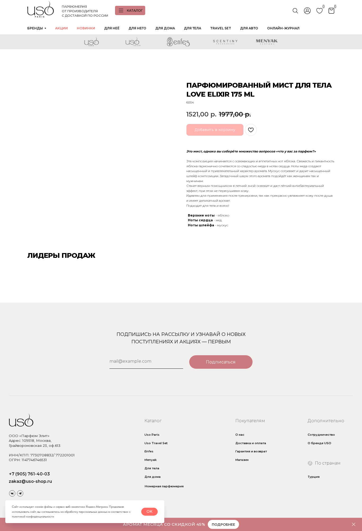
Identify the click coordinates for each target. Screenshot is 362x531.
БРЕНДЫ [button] (35, 28)
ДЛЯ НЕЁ (112, 28)
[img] (12, 493)
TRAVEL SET (220, 28)
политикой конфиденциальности (33, 516)
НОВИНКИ (86, 28)
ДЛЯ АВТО (249, 28)
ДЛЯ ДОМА (165, 28)
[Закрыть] (354, 524)
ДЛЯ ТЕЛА (192, 28)
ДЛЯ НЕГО (137, 28)
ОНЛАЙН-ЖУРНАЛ (283, 28)
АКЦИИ (61, 28)
